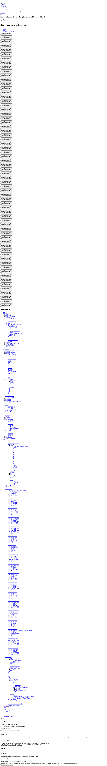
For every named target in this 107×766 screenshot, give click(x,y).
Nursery (14, 448)
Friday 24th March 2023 (12, 626)
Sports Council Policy (12, 321)
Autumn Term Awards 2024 (13, 559)
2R (13, 454)
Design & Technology (12, 371)
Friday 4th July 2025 (12, 533)
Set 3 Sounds (17, 686)
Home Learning (8, 657)
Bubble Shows (16, 468)
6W (13, 464)
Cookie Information (7, 710)
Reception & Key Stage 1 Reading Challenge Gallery (23, 696)
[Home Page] (0, 14)
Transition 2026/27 (11, 380)
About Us (5, 313)
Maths (9, 363)
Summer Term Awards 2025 (13, 532)
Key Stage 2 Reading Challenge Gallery (21, 697)
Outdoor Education (11, 375)
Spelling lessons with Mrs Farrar (19, 690)
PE (8, 365)
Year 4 (9, 391)
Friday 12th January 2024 (13, 596)
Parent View (10, 422)
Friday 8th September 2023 (13, 610)
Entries (14, 447)
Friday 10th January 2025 (13, 558)
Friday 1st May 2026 (12, 501)
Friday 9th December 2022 (13, 641)
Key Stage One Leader (14, 330)
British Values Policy (12, 407)
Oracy (9, 362)
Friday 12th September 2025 (13, 529)
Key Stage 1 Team (11, 334)
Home (4, 28)
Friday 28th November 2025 (13, 518)
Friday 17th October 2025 (13, 523)
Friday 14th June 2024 (12, 579)
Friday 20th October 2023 (13, 603)
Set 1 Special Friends (19, 683)
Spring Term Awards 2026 (13, 504)
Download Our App (7, 706)
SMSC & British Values (12, 354)
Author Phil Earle (13, 659)
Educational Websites (9, 485)
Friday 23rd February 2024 (13, 593)
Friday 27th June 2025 (12, 534)
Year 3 (9, 390)
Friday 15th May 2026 (12, 499)
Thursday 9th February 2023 (13, 633)
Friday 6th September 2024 (13, 573)
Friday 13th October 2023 (13, 604)
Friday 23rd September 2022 (13, 652)
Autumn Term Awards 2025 (13, 517)
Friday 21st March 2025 (12, 548)
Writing (9, 361)
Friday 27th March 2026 (12, 505)
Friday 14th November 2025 (13, 520)
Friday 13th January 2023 (13, 638)
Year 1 (9, 388)
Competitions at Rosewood (13, 319)
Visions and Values (9, 322)
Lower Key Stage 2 (14, 383)
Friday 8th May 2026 (12, 500)
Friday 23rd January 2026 (13, 513)
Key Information (6, 349)
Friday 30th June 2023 (12, 615)
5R (13, 461)
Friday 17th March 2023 (12, 629)
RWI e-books (15, 681)
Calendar (7, 416)
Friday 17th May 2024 (12, 583)
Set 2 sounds (17, 688)
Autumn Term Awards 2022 (13, 640)
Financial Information (9, 345)
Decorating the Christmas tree (9, 31)
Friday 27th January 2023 (13, 635)
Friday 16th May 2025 (12, 540)
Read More (2, 13)
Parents (4, 418)
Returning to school (14, 700)
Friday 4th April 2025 (12, 545)
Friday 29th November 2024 (13, 561)
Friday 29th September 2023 (13, 606)
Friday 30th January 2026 (13, 512)
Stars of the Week (8, 489)
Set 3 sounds (17, 689)
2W (13, 455)
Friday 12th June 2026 (12, 496)
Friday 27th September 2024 (13, 570)
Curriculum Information (10, 353)
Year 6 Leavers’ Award (12, 574)
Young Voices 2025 (12, 442)
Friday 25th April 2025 (12, 543)
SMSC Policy (10, 408)
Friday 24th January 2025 (13, 556)
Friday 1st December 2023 (13, 597)
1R (13, 452)
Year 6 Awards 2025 (12, 531)
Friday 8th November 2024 (13, 565)
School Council (8, 486)
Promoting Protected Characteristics (12, 343)
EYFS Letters (10, 433)
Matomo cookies (7, 750)
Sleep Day (10, 426)
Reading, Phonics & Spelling (13, 679)
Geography (10, 368)
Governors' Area (8, 412)
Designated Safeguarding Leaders (14, 324)
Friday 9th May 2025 (12, 541)
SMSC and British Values (10, 406)
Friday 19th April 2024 (12, 587)
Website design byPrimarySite (9, 716)
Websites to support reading (15, 356)
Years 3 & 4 (15, 466)
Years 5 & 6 (15, 467)
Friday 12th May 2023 (12, 622)
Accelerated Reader (12, 359)
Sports (11, 480)
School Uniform (11, 425)
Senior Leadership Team (12, 326)
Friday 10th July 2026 (12, 492)
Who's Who (7, 323)
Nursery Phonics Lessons (15, 668)
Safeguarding (8, 402)
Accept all (7, 730)
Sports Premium (8, 410)
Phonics (9, 360)
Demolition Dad (16, 661)
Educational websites (12, 420)
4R (13, 458)
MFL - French (10, 373)
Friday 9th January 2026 (12, 515)
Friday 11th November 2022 (13, 645)
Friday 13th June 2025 (12, 537)
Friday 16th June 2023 (12, 617)
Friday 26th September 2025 (13, 527)
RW (13, 450)
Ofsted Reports (8, 399)
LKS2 (11, 474)
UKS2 (11, 477)
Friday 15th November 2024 (13, 564)
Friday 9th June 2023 (12, 619)
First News (15, 695)
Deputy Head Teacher (14, 327)
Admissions (7, 351)
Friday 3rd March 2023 (12, 631)
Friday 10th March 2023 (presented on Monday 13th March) (20, 630)
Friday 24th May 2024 (12, 582)
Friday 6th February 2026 (13, 511)
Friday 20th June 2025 (12, 536)
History (9, 366)
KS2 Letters (10, 435)
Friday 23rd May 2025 (12, 539)
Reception (12, 387)
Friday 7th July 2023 (12, 614)
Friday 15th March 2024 (12, 589)
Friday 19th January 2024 (13, 595)
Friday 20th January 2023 (13, 636)
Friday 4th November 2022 (13, 647)
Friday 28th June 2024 (12, 577)
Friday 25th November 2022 (13, 643)
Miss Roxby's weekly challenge (16, 701)
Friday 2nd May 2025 (12, 542)
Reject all (2, 730)
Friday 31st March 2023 (12, 625)
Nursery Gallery (13, 667)
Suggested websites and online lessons (15, 704)
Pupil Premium (8, 398)
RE (8, 372)
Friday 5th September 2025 (13, 530)
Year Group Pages (9, 379)
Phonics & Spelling (14, 680)
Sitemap (4, 709)
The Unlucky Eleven (17, 660)
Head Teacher (10, 325)
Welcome (7, 314)
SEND (6, 405)
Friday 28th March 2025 (12, 546)
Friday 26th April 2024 (12, 586)
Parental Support (8, 437)
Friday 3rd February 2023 (13, 634)
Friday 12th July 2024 (12, 575)
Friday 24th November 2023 (13, 598)
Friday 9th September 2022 (13, 654)
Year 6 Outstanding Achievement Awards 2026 (17, 490)
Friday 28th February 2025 (13, 551)
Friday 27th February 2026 (13, 510)
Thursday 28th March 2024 (13, 588)
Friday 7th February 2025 (13, 554)
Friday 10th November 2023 (13, 601)
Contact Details (8, 315)
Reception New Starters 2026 (11, 438)
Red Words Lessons (19, 691)
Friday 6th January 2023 (12, 639)
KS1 (11, 473)
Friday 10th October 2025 (13, 524)
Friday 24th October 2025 (13, 522)
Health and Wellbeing (12, 699)
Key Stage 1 (12, 382)
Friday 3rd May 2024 (12, 585)
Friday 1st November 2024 (13, 566)
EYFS (11, 381)
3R (13, 456)
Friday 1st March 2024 (12, 592)
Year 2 (9, 389)
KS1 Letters (10, 434)
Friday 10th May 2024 (12, 584)
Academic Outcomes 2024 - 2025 (12, 350)
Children (4, 29)
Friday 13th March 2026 (12, 508)
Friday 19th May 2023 (12, 621)
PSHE (9, 377)
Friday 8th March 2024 (12, 591)
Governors (10, 341)
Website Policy (6, 711)
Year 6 (9, 393)
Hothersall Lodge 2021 (17, 478)
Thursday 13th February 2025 (14, 552)
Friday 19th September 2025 (13, 528)
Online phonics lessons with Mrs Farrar (20, 687)
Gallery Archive (11, 444)
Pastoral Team (8, 342)
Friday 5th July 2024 (12, 576)
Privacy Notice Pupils (9, 396)
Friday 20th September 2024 (13, 571)
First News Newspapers (15, 358)
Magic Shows (15, 470)
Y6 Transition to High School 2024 (12, 705)
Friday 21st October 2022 (13, 648)
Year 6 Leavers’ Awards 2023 (14, 611)
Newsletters (7, 415)
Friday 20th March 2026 (12, 506)
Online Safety (8, 400)
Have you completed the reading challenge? (21, 698)
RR (13, 449)
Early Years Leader (14, 328)
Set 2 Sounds (17, 685)
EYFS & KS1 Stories (14, 662)
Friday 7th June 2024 (12, 580)
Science (9, 364)
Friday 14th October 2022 (13, 649)
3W (13, 457)
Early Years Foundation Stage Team (15, 333)
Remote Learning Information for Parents (13, 401)
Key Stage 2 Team (11, 335)
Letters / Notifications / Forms (11, 430)
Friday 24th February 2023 (13, 632)
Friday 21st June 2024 (12, 578)
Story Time (12, 429)
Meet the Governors (9, 344)
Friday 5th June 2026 (12, 498)
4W (13, 459)
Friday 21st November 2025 (13, 519)
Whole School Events (14, 445)
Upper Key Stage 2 (14, 384)
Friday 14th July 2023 (12, 612)
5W (13, 462)
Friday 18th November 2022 (13, 644)
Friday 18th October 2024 (13, 567)
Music (9, 374)
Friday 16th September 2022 (13, 653)
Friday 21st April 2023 (12, 624)
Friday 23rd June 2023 (12, 616)
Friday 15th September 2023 (13, 608)
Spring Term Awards (12, 627)
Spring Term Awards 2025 (13, 547)
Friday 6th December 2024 (13, 560)
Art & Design (10, 369)
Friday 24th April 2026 (12, 502)
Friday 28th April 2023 (12, 623)
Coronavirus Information (10, 352)
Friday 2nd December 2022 (13, 642)
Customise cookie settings (15, 730)
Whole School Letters (12, 431)
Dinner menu (8, 487)
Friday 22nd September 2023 (13, 607)
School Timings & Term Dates (11, 316)
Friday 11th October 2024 (13, 568)
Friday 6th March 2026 (12, 509)
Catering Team (11, 338)
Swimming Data (8, 411)
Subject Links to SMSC (12, 409)
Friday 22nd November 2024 (13, 563)
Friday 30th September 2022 (13, 651)
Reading (9, 355)
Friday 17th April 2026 (12, 503)
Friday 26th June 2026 (12, 494)
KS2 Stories (12, 663)
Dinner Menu (10, 424)
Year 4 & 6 (15, 484)
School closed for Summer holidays (10, 9)
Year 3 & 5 (15, 483)
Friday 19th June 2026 (12, 495)
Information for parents (17, 692)
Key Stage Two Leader (15, 331)
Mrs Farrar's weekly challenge (16, 703)
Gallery (4, 30)
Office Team (10, 336)
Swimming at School (12, 427)
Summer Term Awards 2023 (13, 613)
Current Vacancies (9, 347)
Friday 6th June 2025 (12, 538)
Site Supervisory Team (12, 337)
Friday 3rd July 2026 (12, 493)
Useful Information (9, 419)
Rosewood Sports (8, 317)
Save (11, 764)
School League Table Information (12, 403)
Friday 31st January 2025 (13, 555)
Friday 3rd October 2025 (13, 526)
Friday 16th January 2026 (13, 514)
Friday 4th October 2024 (13, 569)
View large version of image (6, 33)
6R (13, 463)
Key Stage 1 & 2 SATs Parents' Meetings (21, 446)
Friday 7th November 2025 (13, 521)
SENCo (11, 332)
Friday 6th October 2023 (13, 605)
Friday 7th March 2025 (12, 550)
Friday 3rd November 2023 (13, 602)
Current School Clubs (9, 655)
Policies (6, 394)
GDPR (6, 346)
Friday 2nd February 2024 (13, 594)
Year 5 (9, 392)
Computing (10, 370)
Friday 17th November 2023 (13, 599)
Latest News (7, 417)
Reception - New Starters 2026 (14, 428)
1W (13, 453)
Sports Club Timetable (12, 318)
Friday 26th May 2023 (12, 620)
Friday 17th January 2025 (13, 557)
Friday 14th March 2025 (12, 549)
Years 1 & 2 (15, 465)
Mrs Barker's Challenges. (15, 666)
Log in (2, 21)
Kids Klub (10, 421)
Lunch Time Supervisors (13, 340)
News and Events (6, 414)
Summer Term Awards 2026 (13, 491)
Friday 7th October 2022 (13, 650)
